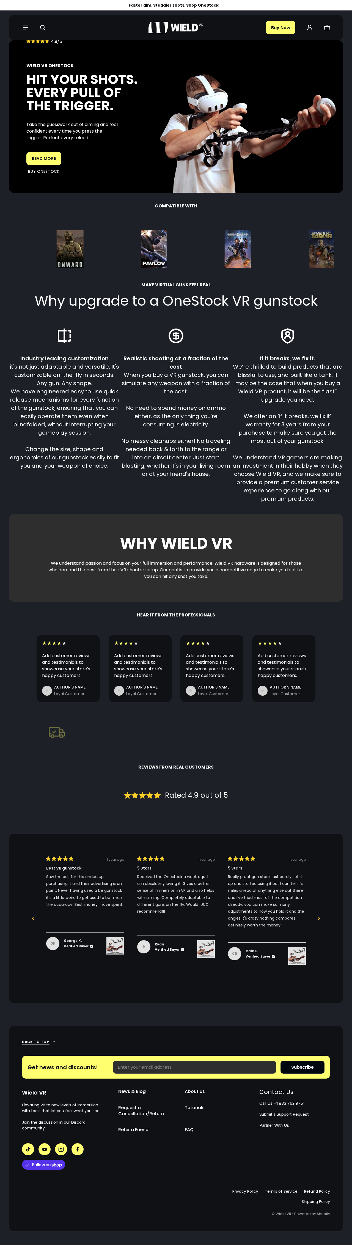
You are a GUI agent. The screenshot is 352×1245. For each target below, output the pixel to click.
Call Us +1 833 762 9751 (281, 1103)
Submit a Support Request (284, 1114)
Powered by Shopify (312, 1213)
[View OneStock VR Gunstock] (115, 946)
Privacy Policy (245, 1191)
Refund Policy (317, 1191)
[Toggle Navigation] (25, 27)
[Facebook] (78, 1149)
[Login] (309, 27)
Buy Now (280, 27)
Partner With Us (274, 1125)
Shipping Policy (316, 1201)
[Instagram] (61, 1149)
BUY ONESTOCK (43, 171)
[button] (42, 27)
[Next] (319, 918)
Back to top (36, 1042)
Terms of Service (281, 1191)
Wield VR (283, 1213)
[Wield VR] (176, 27)
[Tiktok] (28, 1149)
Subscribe (302, 1067)
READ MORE (44, 158)
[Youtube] (44, 1149)
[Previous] (33, 918)
